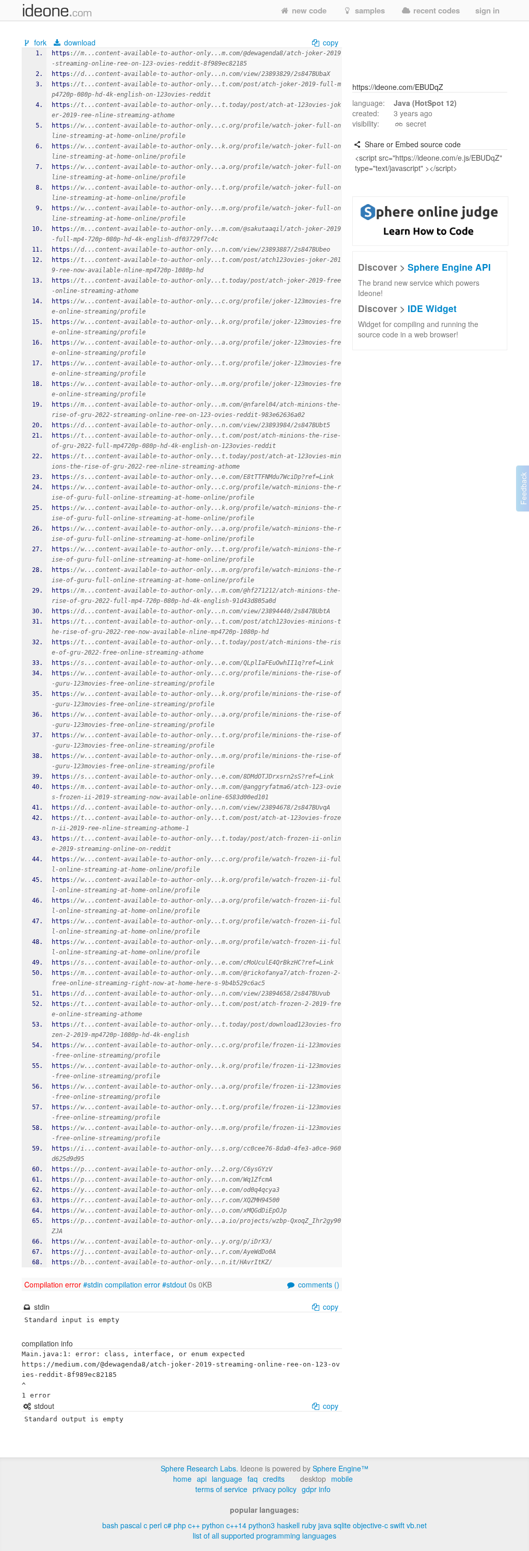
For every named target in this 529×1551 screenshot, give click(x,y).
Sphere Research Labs (198, 1468)
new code (308, 10)
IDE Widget (432, 308)
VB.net (417, 1525)
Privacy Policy (275, 1489)
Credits (274, 1479)
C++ (194, 1525)
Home (182, 1479)
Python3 (261, 1525)
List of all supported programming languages (264, 1535)
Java (325, 1525)
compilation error (132, 1284)
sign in (487, 10)
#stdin (93, 1284)
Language (227, 1479)
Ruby (309, 1525)
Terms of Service (221, 1489)
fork (40, 42)
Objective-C (370, 1525)
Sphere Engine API (449, 266)
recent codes (435, 10)
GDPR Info (316, 1489)
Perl (155, 1525)
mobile (342, 1479)
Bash (110, 1525)
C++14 (236, 1525)
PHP (180, 1525)
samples (369, 10)
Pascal (131, 1525)
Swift (397, 1525)
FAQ (252, 1479)
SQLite (342, 1525)
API (202, 1479)
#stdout (174, 1284)
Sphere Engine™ (340, 1468)
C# (168, 1525)
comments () (317, 1284)
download (79, 42)
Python (213, 1525)
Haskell (288, 1525)
